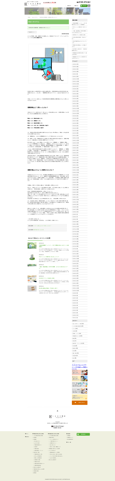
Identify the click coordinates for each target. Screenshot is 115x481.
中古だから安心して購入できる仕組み (56, 454)
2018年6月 (74, 211)
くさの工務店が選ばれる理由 (38, 435)
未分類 (74, 345)
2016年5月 (74, 273)
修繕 (79, 367)
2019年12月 (75, 167)
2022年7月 (74, 91)
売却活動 (34, 437)
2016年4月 (74, 275)
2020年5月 (74, 155)
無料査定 (34, 472)
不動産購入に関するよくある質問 (54, 448)
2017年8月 (74, 236)
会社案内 (68, 433)
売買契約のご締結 (37, 459)
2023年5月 (74, 66)
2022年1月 (74, 106)
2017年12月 (75, 226)
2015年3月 (74, 307)
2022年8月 (74, 88)
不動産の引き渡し (37, 461)
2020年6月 (74, 152)
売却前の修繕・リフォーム (38, 450)
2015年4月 (74, 305)
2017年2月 (74, 251)
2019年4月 (74, 187)
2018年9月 (74, 204)
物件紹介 (74, 348)
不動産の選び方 (51, 437)
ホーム (27, 433)
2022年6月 (74, 93)
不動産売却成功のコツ (38, 444)
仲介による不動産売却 (38, 456)
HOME (29, 17)
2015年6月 (74, 300)
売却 (73, 340)
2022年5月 (74, 96)
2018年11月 (75, 199)
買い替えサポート (37, 441)
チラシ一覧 (69, 442)
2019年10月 (75, 172)
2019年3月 (74, 189)
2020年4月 (74, 157)
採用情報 (68, 435)
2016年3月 (74, 278)
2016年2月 (74, 280)
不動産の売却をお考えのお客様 (38, 433)
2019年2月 (74, 192)
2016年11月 (75, 258)
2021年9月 (74, 115)
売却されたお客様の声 (37, 467)
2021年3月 (74, 130)
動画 (73, 338)
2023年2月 (74, 74)
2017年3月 (74, 248)
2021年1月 (74, 135)
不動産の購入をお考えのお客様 (54, 433)
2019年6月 (74, 182)
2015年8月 (74, 295)
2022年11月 (75, 81)
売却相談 (34, 439)
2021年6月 (74, 123)
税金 (76, 368)
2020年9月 (74, 145)
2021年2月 (74, 133)
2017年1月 (74, 253)
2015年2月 (74, 310)
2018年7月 (74, 209)
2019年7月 (74, 179)
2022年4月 (74, 98)
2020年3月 (74, 160)
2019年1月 (74, 194)
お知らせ (27, 436)
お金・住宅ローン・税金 (77, 323)
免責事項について (70, 437)
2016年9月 (74, 263)
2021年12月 (75, 108)
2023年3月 (74, 71)
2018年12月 (75, 197)
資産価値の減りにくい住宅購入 (55, 452)
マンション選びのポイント (54, 439)
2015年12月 (75, 285)
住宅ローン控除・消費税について (55, 446)
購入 (73, 358)
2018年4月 (74, 216)
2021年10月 (75, 113)
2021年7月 (74, 120)
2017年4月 (74, 246)
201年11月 (74, 317)
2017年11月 (75, 229)
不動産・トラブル (76, 333)
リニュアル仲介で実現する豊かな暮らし (56, 456)
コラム (74, 328)
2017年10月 (75, 231)
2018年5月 (74, 214)
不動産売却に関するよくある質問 (38, 469)
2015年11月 (75, 288)
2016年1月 (74, 283)
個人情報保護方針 (70, 439)
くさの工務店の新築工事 (77, 326)
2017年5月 (74, 243)
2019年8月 (74, 177)
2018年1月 (74, 224)
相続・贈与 (75, 353)
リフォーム (76, 365)
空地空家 (74, 355)
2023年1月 (74, 76)
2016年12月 (75, 256)
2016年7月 (74, 268)
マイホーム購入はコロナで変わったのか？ (42, 225)
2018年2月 (74, 221)
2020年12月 (75, 138)
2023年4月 (74, 69)
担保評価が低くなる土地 (38, 229)
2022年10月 (75, 83)
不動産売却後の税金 (37, 465)
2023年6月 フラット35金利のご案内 (79, 34)
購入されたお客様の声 (52, 459)
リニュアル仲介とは (52, 450)
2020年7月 (74, 150)
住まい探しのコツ (53, 444)
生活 (73, 350)
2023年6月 (74, 64)
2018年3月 (74, 219)
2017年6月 (74, 241)
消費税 (82, 367)
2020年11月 (75, 140)
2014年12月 (75, 315)
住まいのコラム (35, 17)
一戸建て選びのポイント (54, 441)
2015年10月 (75, 290)
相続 (84, 367)
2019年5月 (74, 184)
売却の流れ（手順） (36, 452)
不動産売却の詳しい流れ (38, 454)
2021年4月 (74, 128)
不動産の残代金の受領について (39, 463)
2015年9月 (74, 293)
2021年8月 (74, 118)
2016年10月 (75, 261)
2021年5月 (74, 125)
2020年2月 (74, 162)
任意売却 (35, 446)
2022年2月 (74, 103)
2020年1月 (74, 165)
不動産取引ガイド (32, 32)
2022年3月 (74, 101)
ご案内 (74, 331)
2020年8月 (74, 147)
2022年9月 (74, 86)
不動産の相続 (36, 448)
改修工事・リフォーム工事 (77, 343)
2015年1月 (74, 312)
